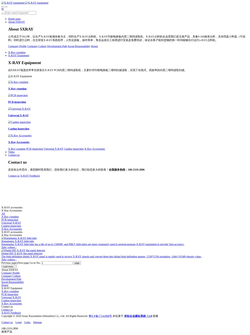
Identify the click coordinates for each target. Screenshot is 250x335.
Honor (94, 46)
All (3, 213)
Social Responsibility (79, 46)
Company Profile (17, 46)
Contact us (14, 175)
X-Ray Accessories (94, 148)
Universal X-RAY (53, 148)
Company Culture (36, 46)
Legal (18, 322)
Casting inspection (74, 148)
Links (27, 322)
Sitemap (37, 322)
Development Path (57, 46)
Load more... (9, 266)
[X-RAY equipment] (24, 2)
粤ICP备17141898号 (101, 316)
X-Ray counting (17, 148)
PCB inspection (34, 148)
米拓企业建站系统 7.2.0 (138, 316)
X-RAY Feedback (30, 175)
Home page (14, 18)
